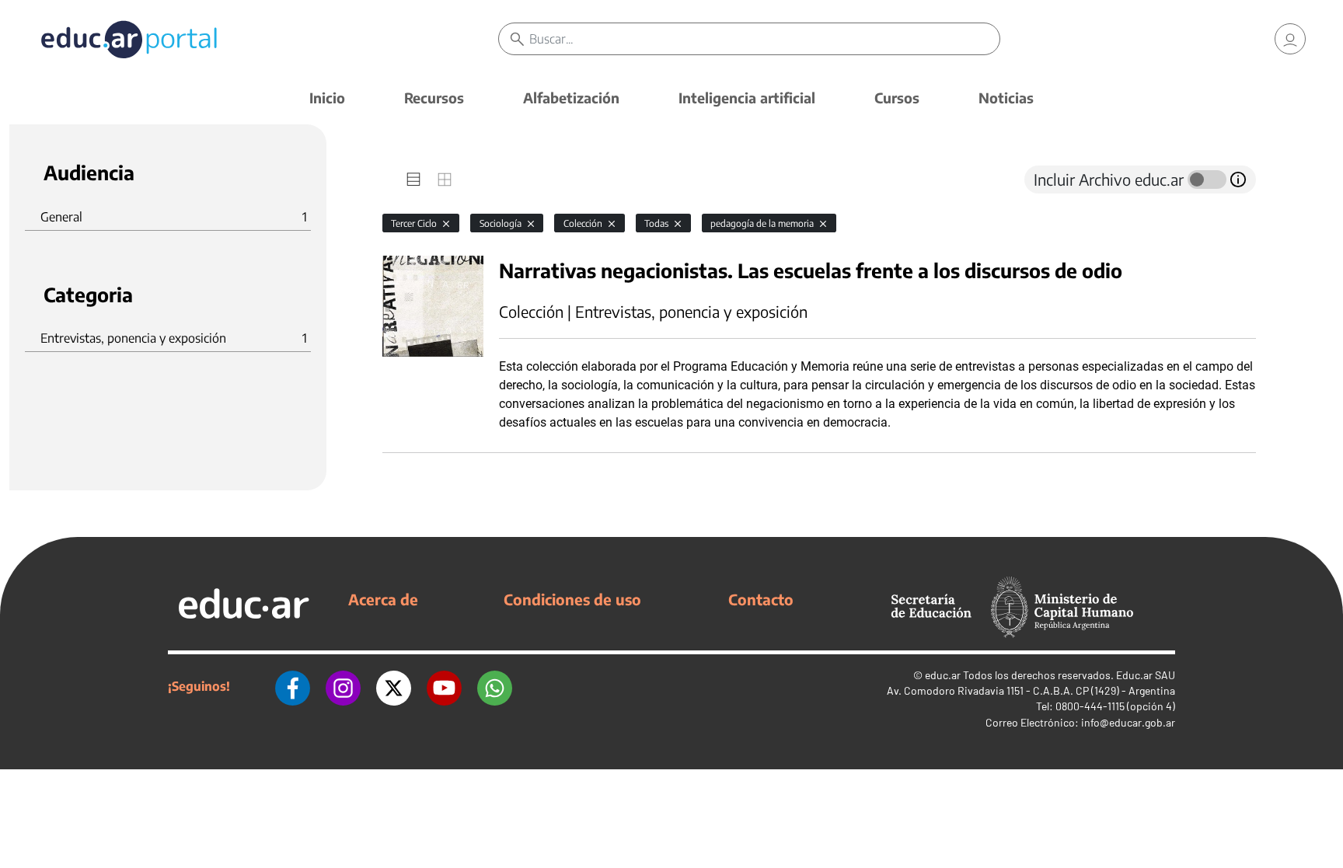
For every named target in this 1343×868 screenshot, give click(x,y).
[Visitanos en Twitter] (393, 686)
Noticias (1006, 97)
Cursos (896, 97)
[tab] (413, 179)
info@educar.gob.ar (1128, 722)
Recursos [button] (434, 97)
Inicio (327, 97)
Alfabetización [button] (571, 97)
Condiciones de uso (572, 599)
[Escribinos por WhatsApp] (494, 686)
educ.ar (943, 675)
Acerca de (383, 599)
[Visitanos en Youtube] (444, 686)
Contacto (761, 599)
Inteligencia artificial (746, 97)
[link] (1290, 38)
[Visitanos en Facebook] (292, 686)
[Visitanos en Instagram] (343, 686)
